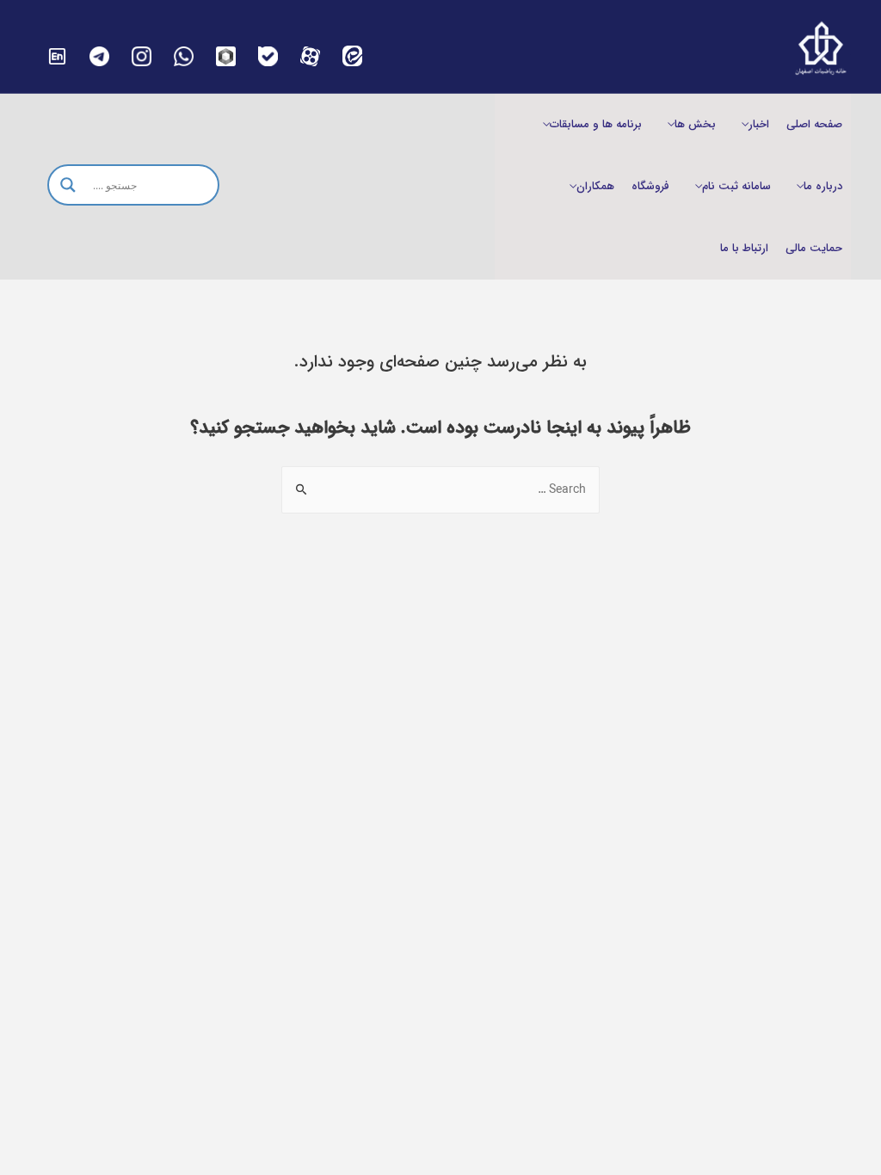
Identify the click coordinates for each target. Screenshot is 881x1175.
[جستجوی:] (440, 489)
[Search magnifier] (68, 185)
